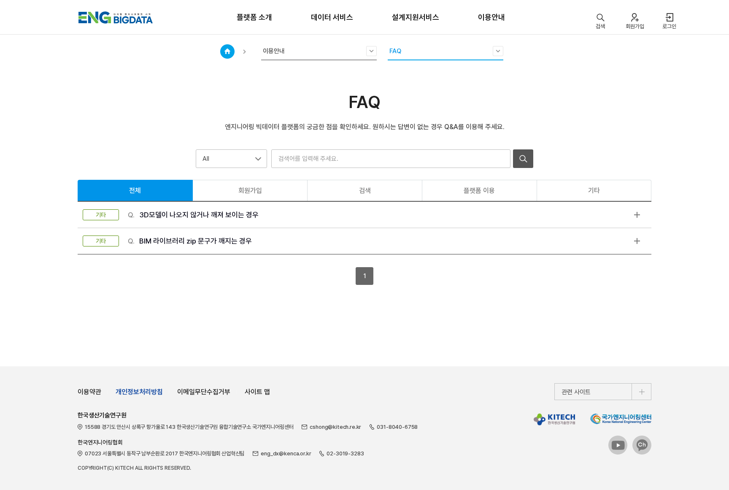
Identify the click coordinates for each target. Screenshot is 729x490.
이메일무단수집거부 (203, 392)
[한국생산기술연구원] (554, 419)
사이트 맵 (257, 392)
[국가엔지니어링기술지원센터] (620, 418)
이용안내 (491, 17)
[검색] (600, 17)
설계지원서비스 (415, 17)
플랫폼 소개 (254, 17)
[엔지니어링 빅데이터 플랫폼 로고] (116, 17)
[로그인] (669, 17)
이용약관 (89, 392)
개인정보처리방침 (139, 392)
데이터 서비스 (332, 17)
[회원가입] (635, 17)
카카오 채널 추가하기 (642, 445)
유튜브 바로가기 (618, 445)
